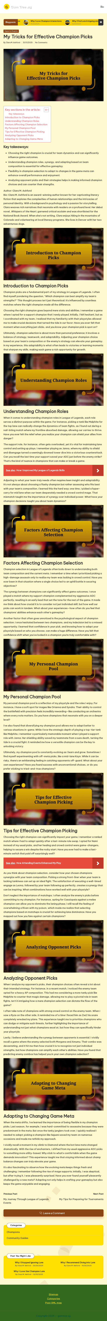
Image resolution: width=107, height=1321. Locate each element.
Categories (53, 1298)
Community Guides (17, 1238)
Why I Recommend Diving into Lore (77, 1262)
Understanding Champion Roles (22, 121)
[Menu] (101, 7)
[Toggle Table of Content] (45, 109)
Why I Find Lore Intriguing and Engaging (50, 21)
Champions (13, 1232)
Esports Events (11, 31)
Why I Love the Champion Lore (29, 1271)
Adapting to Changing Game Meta (24, 139)
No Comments (41, 42)
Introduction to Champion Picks (22, 117)
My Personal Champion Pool (20, 128)
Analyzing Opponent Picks (19, 135)
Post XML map (53, 1302)
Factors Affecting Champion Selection (26, 124)
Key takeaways (16, 113)
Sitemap (53, 1294)
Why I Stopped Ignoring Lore (29, 1262)
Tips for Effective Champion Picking (25, 131)
